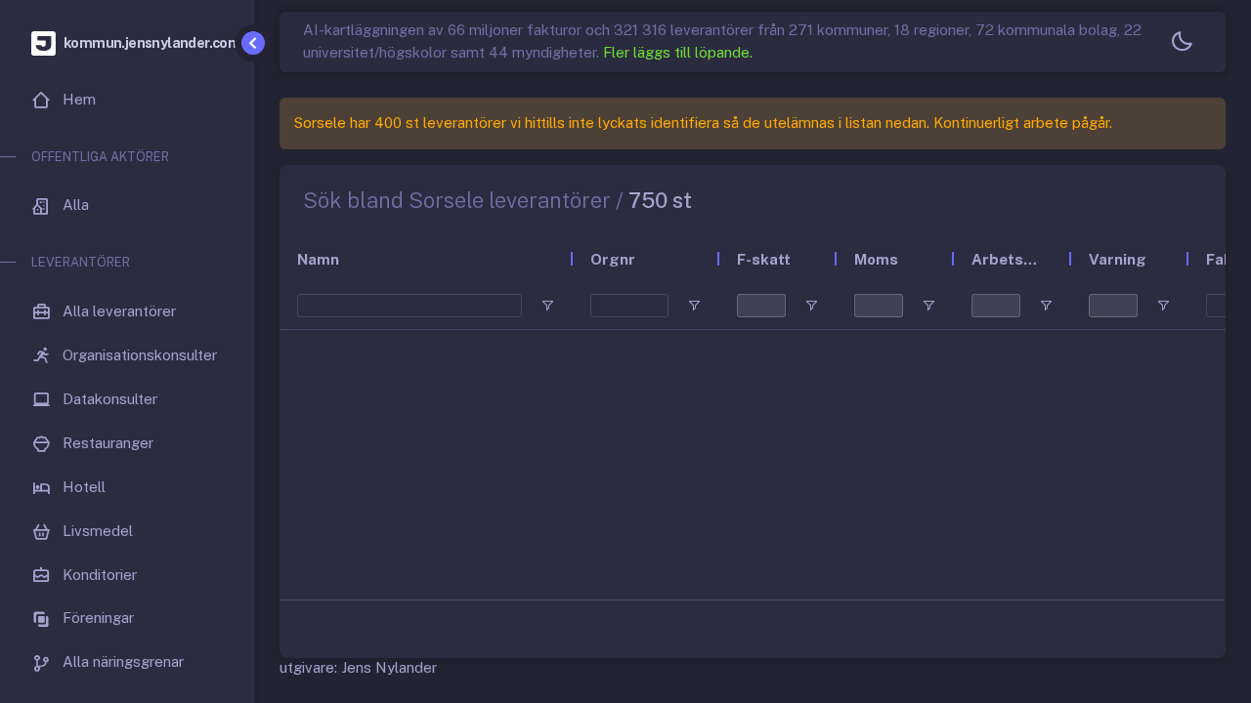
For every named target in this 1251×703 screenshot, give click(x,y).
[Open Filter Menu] (547, 305)
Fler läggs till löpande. (678, 52)
